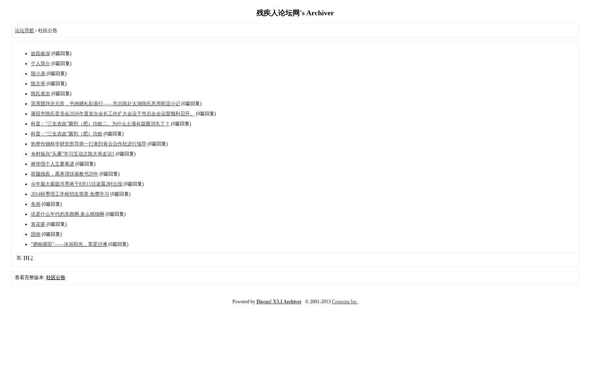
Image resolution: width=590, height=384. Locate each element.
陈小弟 (38, 73)
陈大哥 (38, 83)
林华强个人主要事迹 (52, 164)
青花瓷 (38, 224)
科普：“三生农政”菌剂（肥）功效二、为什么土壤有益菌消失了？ (100, 124)
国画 (36, 234)
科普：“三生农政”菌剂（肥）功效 (66, 134)
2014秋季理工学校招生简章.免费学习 (70, 194)
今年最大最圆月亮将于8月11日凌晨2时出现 (76, 184)
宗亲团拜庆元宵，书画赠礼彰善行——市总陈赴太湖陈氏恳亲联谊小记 (105, 103)
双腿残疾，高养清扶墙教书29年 (64, 174)
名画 (36, 204)
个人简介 (40, 63)
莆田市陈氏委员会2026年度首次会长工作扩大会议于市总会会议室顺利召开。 (113, 113)
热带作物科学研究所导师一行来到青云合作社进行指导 (88, 144)
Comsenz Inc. (345, 301)
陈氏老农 (40, 93)
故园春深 (40, 53)
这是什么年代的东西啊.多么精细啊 (67, 214)
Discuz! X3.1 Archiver (278, 301)
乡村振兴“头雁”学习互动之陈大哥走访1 (72, 154)
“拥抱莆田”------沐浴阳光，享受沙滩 (69, 244)
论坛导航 (24, 30)
